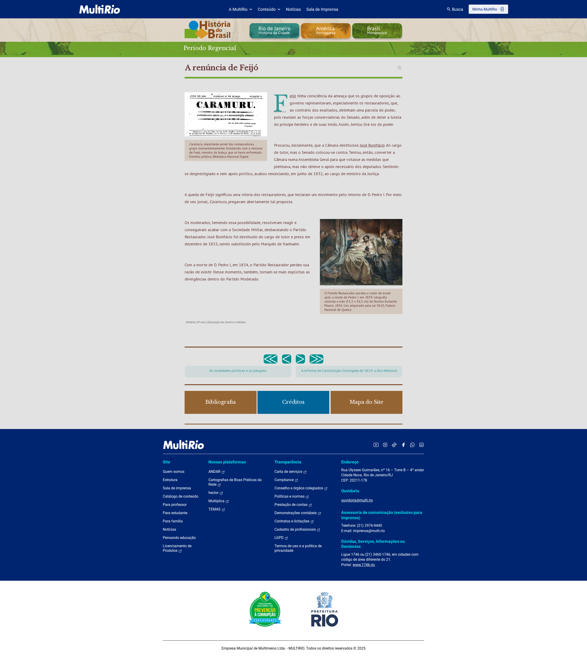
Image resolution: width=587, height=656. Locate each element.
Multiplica (216, 501)
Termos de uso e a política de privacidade (298, 548)
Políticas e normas (289, 496)
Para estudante (175, 513)
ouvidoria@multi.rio (357, 500)
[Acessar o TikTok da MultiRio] (394, 445)
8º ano (201, 322)
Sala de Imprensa (322, 9)
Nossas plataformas (227, 462)
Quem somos (173, 471)
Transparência (287, 462)
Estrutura (170, 480)
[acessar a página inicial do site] (99, 9)
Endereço (350, 462)
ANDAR (214, 471)
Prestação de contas (291, 504)
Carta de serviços (288, 471)
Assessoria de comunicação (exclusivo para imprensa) (381, 515)
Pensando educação (179, 537)
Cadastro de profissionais (295, 529)
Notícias (293, 9)
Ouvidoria (350, 490)
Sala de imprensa (177, 488)
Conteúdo (267, 9)
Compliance (284, 480)
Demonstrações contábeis (296, 513)
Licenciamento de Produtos (177, 548)
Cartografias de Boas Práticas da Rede (235, 482)
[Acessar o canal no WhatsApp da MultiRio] (412, 445)
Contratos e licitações (292, 521)
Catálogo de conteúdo (180, 496)
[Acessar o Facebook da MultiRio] (403, 445)
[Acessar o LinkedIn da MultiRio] (421, 445)
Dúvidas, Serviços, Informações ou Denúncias (373, 544)
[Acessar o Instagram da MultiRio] (385, 445)
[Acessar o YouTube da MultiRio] (376, 445)
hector (213, 493)
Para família (173, 521)
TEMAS (215, 509)
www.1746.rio (364, 565)
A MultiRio (238, 9)
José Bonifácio (372, 145)
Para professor (175, 504)
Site (166, 462)
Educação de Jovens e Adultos (227, 322)
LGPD (279, 537)
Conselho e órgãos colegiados (299, 488)
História (190, 322)
